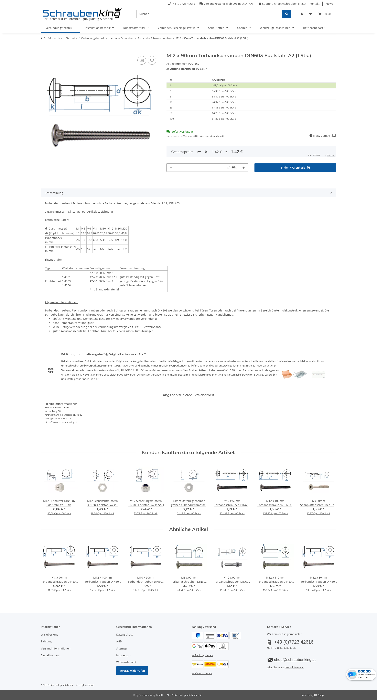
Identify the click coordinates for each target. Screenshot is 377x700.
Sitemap (121, 648)
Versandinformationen (55, 648)
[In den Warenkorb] (44, 51)
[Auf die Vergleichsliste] (141, 60)
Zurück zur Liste (53, 38)
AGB (119, 641)
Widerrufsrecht (126, 662)
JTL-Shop (319, 695)
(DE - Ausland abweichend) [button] (209, 136)
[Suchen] (286, 14)
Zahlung (46, 641)
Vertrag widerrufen (132, 670)
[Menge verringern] (171, 168)
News (329, 4)
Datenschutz (124, 634)
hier (96, 379)
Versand (331, 155)
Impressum (123, 655)
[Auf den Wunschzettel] (152, 60)
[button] (301, 14)
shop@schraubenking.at (290, 4)
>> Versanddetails (202, 673)
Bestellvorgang (50, 655)
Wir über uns (49, 634)
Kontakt (314, 4)
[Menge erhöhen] (243, 168)
